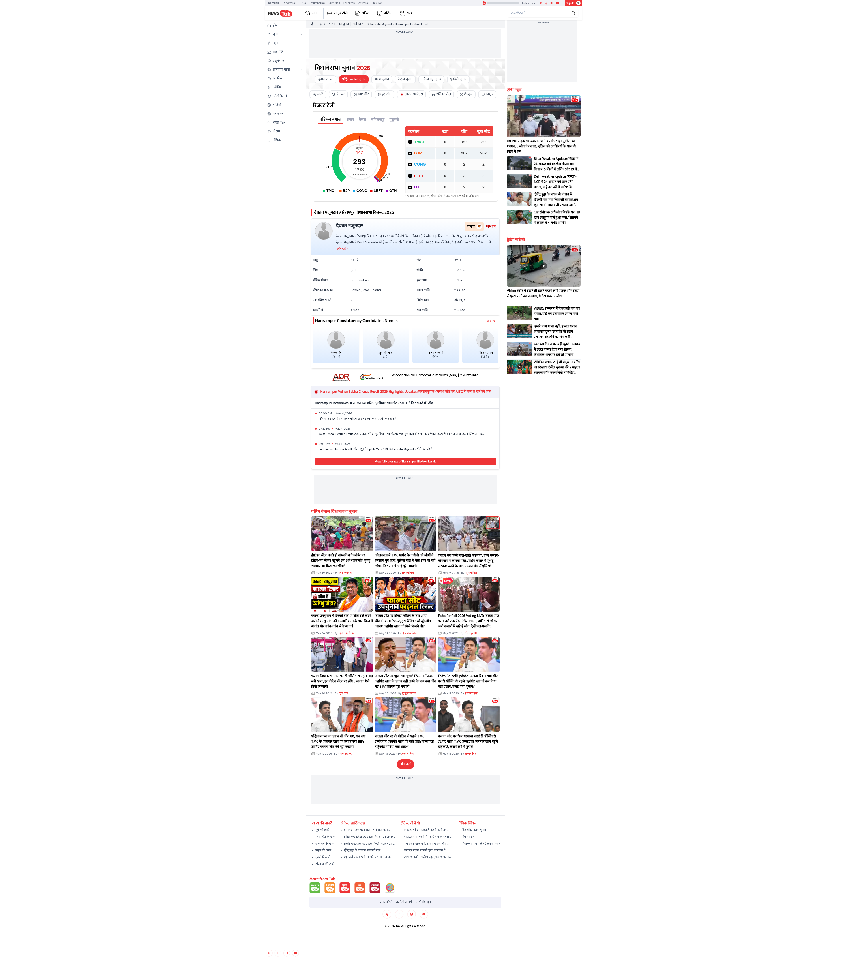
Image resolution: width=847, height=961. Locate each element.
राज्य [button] (409, 13)
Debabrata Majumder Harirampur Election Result (398, 24)
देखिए (388, 13)
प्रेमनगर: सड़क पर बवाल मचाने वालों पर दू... (367, 829)
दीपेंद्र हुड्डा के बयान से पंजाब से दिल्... (363, 850)
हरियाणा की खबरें (324, 864)
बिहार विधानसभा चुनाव (474, 829)
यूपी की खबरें (322, 829)
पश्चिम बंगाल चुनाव (339, 24)
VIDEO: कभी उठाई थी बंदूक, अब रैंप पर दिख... (428, 857)
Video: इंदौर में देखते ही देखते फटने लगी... (426, 829)
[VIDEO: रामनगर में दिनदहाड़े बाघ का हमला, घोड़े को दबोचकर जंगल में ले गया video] (519, 313)
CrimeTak (334, 2)
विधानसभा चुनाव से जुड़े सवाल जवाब (481, 843)
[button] (285, 25)
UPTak (303, 2)
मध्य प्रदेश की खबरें (325, 836)
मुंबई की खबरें (323, 857)
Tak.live (377, 2)
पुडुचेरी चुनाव (458, 79)
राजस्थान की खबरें (325, 843)
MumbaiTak (318, 2)
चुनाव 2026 (325, 79)
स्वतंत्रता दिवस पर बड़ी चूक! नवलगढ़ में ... (426, 850)
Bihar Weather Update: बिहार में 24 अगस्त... (369, 836)
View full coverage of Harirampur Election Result (405, 461)
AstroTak (363, 2)
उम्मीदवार (358, 24)
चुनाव (322, 24)
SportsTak (290, 2)
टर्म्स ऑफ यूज (423, 902)
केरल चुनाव (405, 79)
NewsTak (273, 2)
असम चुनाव (381, 79)
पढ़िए (365, 13)
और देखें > (492, 321)
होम (314, 13)
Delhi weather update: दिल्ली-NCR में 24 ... (369, 843)
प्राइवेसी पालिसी (404, 902)
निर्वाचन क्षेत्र (468, 836)
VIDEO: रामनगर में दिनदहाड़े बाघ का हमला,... (428, 836)
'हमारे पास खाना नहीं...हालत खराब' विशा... (426, 843)
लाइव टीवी (341, 13)
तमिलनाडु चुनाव (431, 79)
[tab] (317, 94)
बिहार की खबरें (323, 850)
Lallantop (349, 2)
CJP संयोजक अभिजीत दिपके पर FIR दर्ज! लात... (369, 857)
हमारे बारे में (386, 902)
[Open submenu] (301, 34)
